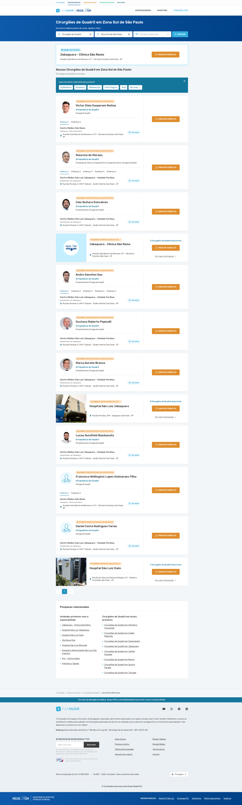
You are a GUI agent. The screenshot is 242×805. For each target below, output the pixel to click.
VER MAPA (135, 132)
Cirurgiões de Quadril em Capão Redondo (119, 634)
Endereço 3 (87, 172)
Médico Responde (107, 2)
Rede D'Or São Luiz (166, 798)
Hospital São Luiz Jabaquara (70, 181)
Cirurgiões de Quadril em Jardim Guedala (119, 653)
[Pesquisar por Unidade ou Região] (128, 34)
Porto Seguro (111, 87)
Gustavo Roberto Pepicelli (93, 321)
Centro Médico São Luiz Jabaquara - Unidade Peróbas (87, 177)
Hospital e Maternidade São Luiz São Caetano (79, 652)
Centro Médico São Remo (72, 128)
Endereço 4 (99, 172)
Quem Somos (120, 739)
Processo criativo (122, 744)
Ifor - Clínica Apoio (71, 658)
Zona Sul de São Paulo (111, 693)
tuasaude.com (180, 10)
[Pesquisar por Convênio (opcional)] (167, 34)
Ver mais (134, 87)
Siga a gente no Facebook (179, 709)
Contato (156, 754)
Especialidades (143, 10)
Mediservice (94, 87)
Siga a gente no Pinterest (186, 709)
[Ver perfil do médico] (66, 107)
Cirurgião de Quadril (91, 693)
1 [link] (64, 591)
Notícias (121, 2)
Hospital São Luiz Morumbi (74, 645)
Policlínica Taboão (70, 663)
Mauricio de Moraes (89, 155)
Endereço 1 (64, 122)
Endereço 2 (76, 122)
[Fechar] (184, 81)
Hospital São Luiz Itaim (73, 635)
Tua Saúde (60, 2)
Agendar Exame (90, 2)
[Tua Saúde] (68, 708)
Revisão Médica (159, 744)
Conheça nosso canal (164, 709)
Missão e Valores (159, 739)
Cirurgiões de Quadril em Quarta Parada (119, 666)
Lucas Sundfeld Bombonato (95, 435)
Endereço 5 (111, 172)
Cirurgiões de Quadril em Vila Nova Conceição (120, 626)
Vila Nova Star (68, 640)
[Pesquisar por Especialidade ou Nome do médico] (90, 34)
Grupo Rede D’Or (135, 786)
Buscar (181, 34)
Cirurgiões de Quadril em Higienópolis (122, 641)
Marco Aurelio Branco (90, 363)
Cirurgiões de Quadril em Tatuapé (120, 673)
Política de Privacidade (124, 749)
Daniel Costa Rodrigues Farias (96, 526)
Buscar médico (74, 2)
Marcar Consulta (74, 693)
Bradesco (80, 87)
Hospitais (162, 10)
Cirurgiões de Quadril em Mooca (119, 659)
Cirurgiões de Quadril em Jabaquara (121, 646)
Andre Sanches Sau (89, 274)
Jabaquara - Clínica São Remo (82, 54)
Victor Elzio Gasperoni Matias (96, 105)
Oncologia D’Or (183, 798)
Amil (124, 87)
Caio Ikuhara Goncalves (92, 202)
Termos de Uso (159, 749)
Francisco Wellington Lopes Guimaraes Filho (106, 476)
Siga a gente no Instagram (171, 709)
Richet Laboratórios (212, 798)
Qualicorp (227, 798)
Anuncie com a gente (123, 754)
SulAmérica (65, 87)
